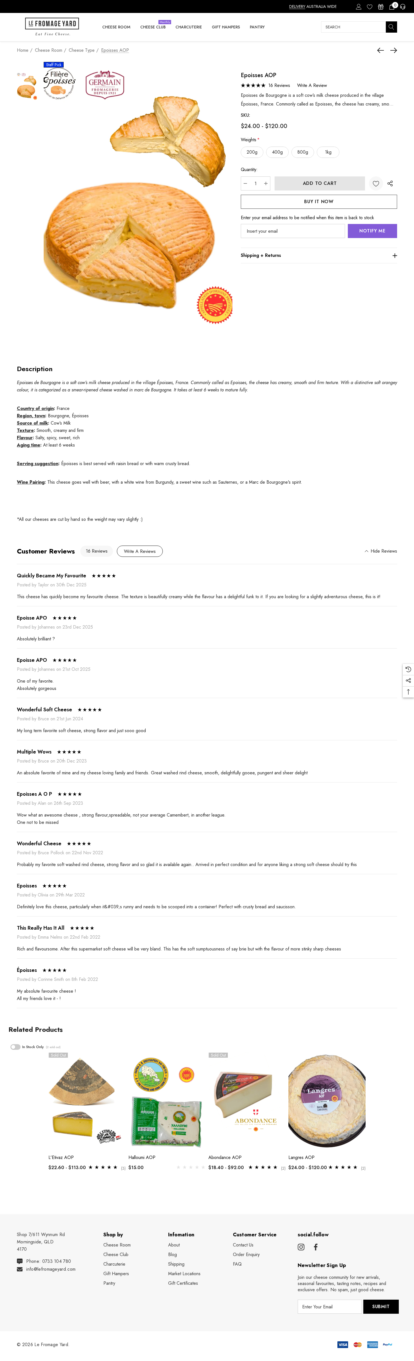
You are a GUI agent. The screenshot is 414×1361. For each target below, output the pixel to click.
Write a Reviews (140, 551)
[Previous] (382, 50)
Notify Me (372, 231)
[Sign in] (358, 6)
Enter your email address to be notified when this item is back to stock (307, 217)
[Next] (392, 50)
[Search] (391, 27)
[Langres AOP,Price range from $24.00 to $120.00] (327, 1101)
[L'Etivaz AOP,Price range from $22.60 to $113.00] (87, 1101)
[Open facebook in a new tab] (314, 1247)
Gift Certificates (183, 1283)
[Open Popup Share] (390, 183)
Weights (250, 139)
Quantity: (249, 169)
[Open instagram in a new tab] (301, 1247)
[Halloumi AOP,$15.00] (167, 1101)
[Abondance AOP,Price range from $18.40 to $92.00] (247, 1101)
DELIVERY (297, 6)
